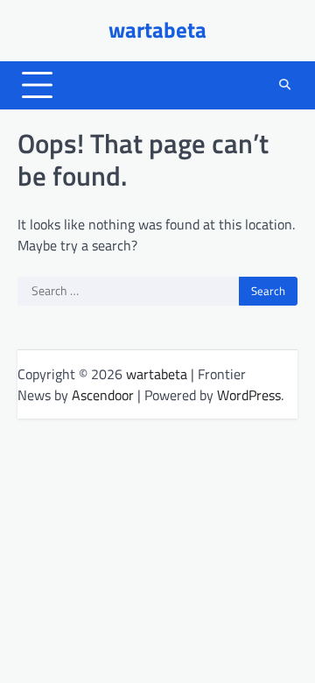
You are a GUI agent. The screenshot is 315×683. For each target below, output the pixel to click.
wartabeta (157, 29)
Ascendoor (103, 394)
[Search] (284, 85)
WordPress (249, 394)
